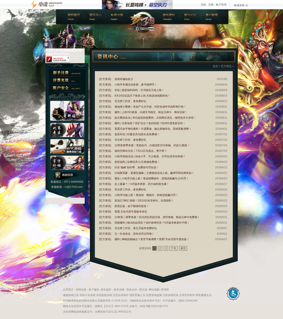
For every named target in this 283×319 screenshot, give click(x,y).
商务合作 (131, 289)
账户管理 (221, 4)
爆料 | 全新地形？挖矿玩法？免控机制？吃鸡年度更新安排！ (150, 123)
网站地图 (154, 289)
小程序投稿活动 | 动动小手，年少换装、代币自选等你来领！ (150, 156)
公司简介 (68, 289)
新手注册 (67, 72)
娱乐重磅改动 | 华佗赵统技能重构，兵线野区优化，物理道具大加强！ (155, 117)
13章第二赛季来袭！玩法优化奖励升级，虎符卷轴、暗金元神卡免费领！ (157, 217)
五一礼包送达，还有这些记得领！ (134, 233)
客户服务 (215, 16)
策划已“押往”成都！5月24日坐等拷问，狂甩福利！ (144, 200)
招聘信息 (81, 289)
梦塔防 (165, 289)
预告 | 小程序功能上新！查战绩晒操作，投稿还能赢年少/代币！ (152, 178)
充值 (203, 4)
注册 (211, 4)
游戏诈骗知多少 (124, 79)
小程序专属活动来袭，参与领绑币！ (136, 84)
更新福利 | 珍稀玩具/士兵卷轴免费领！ (137, 161)
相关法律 (119, 289)
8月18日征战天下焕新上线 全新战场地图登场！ (142, 95)
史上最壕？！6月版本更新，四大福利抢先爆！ (142, 184)
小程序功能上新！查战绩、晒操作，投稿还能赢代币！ (146, 195)
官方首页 (70, 16)
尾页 (183, 248)
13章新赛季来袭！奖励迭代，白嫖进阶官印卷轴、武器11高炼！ (152, 145)
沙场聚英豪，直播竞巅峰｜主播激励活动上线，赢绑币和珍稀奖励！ (154, 173)
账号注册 (117, 16)
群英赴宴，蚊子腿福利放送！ (132, 206)
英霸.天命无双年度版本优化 (131, 211)
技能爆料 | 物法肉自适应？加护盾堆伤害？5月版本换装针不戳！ (152, 222)
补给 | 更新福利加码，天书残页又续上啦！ (139, 90)
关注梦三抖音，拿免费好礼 (130, 101)
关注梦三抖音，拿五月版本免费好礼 (136, 228)
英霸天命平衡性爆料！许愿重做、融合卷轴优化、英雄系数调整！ (153, 128)
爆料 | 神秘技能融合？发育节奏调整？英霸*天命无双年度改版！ (152, 239)
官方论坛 (191, 16)
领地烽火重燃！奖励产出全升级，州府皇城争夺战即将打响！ (150, 106)
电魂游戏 (239, 5)
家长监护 (106, 289)
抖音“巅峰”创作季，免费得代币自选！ (137, 167)
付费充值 (67, 80)
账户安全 (67, 88)
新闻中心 (95, 16)
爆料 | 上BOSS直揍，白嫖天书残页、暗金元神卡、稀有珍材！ (151, 112)
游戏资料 (169, 16)
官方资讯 (226, 66)
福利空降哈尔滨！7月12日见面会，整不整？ (141, 150)
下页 (173, 248)
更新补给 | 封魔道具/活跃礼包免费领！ (137, 134)
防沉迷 (143, 289)
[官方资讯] (105, 79)
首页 (215, 66)
